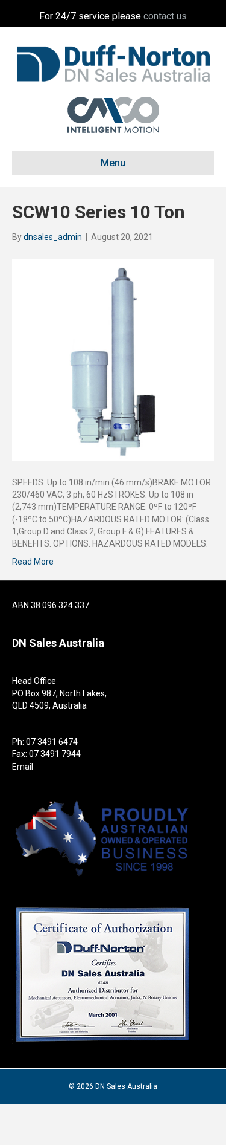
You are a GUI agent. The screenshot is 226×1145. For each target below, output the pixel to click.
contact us (165, 16)
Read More (33, 561)
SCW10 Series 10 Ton (98, 211)
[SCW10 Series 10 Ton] (113, 359)
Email (22, 766)
